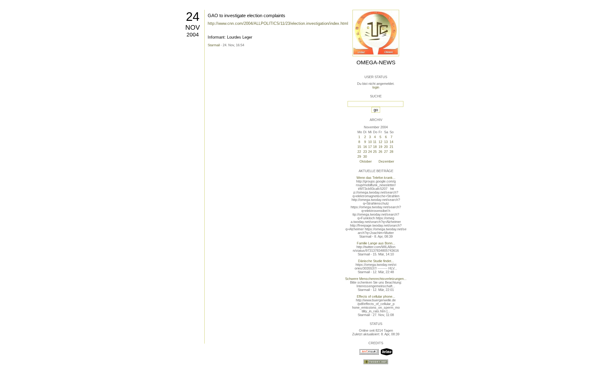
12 (380, 142)
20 (386, 147)
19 (380, 147)
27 (386, 151)
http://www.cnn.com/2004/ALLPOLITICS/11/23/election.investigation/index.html (278, 23)
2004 (193, 35)
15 (359, 147)
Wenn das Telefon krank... (375, 177)
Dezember (386, 161)
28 (391, 151)
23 (365, 151)
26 (380, 151)
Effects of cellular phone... (376, 296)
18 (375, 147)
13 (386, 142)
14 (391, 142)
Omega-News (375, 62)
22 (359, 151)
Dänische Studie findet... (376, 261)
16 (365, 147)
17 (370, 147)
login (375, 87)
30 (365, 156)
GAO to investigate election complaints (246, 15)
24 (192, 16)
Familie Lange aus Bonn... (376, 243)
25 (375, 151)
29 (359, 156)
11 (374, 142)
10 (370, 142)
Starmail (214, 45)
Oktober (366, 161)
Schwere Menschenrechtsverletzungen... (375, 279)
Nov (192, 27)
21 (391, 147)
